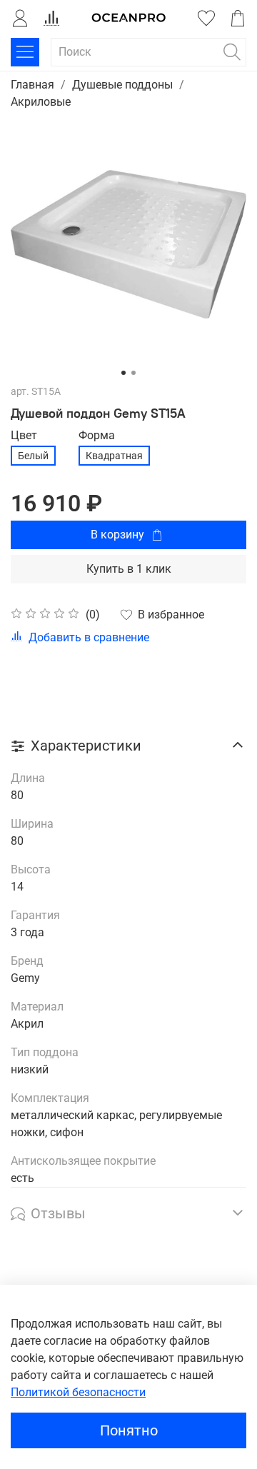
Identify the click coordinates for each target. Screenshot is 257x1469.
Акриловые (41, 102)
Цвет (24, 435)
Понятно (129, 1430)
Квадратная (114, 455)
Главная (32, 84)
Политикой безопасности (78, 1392)
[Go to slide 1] (123, 373)
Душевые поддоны (122, 84)
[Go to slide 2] (133, 373)
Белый (33, 455)
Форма (97, 435)
